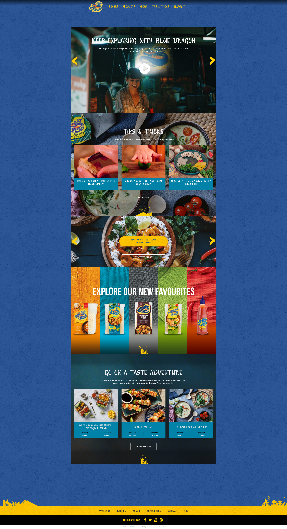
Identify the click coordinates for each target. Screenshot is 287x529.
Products (105, 511)
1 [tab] (141, 109)
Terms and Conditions (128, 527)
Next (211, 58)
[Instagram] (161, 520)
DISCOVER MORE (143, 257)
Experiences (154, 511)
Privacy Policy (146, 527)
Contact (173, 511)
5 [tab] (149, 263)
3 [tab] (146, 109)
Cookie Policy (161, 527)
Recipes (121, 511)
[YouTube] (155, 520)
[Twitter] (150, 520)
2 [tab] (143, 109)
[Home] (96, 7)
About (136, 511)
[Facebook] (145, 520)
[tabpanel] (143, 70)
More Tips (143, 197)
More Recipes (143, 446)
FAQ (186, 511)
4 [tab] (146, 263)
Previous (76, 58)
